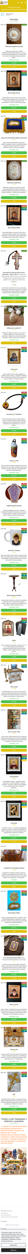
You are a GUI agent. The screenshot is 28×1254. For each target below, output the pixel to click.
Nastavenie (13, 1245)
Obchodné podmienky (6, 1215)
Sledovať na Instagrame (13, 1225)
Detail (14, 66)
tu (12, 1241)
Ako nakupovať (4, 1213)
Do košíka (14, 63)
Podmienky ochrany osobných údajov (9, 1216)
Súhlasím (13, 1250)
